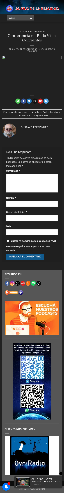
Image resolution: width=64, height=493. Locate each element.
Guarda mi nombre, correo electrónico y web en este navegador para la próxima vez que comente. (31, 246)
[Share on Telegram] (46, 101)
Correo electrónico (16, 212)
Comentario (13, 171)
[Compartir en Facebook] (23, 101)
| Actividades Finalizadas (32, 32)
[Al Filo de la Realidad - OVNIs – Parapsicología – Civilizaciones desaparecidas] (32, 8)
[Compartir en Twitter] (29, 101)
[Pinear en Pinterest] (40, 101)
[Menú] (53, 18)
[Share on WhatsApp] (18, 101)
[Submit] (31, 18)
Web (8, 226)
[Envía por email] (34, 101)
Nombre (11, 198)
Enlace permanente (39, 115)
